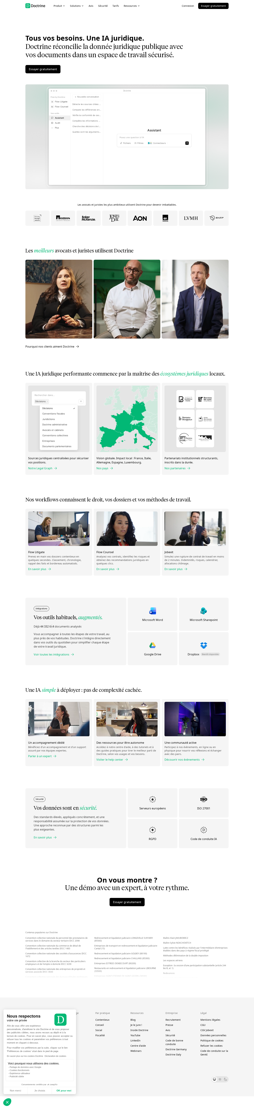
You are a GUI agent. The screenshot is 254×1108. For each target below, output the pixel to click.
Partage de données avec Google (25, 1067)
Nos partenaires (175, 468)
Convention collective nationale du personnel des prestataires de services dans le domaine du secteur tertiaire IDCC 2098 (56, 939)
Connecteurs (159, 144)
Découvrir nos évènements (182, 759)
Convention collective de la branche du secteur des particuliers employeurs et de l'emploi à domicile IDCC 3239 (55, 963)
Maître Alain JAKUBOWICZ (175, 937)
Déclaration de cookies (55, 1056)
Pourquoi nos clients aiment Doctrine (49, 346)
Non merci (15, 1090)
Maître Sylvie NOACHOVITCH (177, 942)
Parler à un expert (40, 756)
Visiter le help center (109, 759)
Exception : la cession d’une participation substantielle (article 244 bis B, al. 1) (194, 967)
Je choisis (39, 1090)
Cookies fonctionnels (19, 1070)
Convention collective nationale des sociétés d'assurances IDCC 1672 (56, 955)
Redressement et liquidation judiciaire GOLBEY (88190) (120, 953)
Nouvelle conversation (88, 97)
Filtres (140, 144)
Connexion (188, 5)
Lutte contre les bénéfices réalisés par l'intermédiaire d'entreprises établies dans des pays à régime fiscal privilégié (195, 949)
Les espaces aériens (173, 960)
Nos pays (102, 468)
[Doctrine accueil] (35, 5)
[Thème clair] (220, 1079)
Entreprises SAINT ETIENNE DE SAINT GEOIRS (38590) (120, 976)
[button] (7, 1102)
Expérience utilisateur (20, 1073)
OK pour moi (64, 1090)
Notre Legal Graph (40, 468)
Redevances (169, 973)
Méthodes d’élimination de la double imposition (185, 955)
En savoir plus (37, 569)
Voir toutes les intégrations (51, 654)
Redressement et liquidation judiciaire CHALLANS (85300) (122, 958)
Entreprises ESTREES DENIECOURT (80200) (115, 963)
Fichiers (127, 144)
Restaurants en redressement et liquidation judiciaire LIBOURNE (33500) (125, 970)
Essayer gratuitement (213, 5)
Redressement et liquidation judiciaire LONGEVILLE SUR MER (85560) (123, 939)
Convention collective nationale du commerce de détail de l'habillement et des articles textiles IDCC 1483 (53, 947)
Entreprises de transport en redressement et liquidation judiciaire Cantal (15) (125, 947)
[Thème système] (214, 1079)
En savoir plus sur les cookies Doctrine (25, 1056)
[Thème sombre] (225, 1079)
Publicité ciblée (17, 1076)
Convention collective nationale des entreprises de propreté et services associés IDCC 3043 (55, 970)
